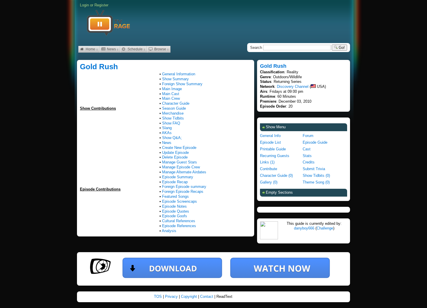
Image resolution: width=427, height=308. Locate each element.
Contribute (268, 169)
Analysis (169, 231)
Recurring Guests (274, 156)
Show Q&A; (172, 138)
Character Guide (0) (276, 175)
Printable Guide (273, 149)
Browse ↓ (161, 49)
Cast (307, 149)
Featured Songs (175, 196)
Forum (308, 135)
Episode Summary (177, 177)
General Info (270, 135)
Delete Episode (175, 157)
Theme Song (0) (316, 182)
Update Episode (175, 152)
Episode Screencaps (179, 201)
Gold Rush (99, 66)
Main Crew (171, 98)
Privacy (172, 296)
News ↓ (112, 49)
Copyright (189, 296)
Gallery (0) (268, 182)
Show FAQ (171, 123)
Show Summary (175, 79)
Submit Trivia (314, 169)
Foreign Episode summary (184, 186)
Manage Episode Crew (181, 167)
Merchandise (173, 113)
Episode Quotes (175, 211)
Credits (309, 162)
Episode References (179, 226)
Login (84, 5)
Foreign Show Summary (182, 84)
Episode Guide (315, 142)
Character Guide (175, 103)
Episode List (270, 142)
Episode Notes (174, 206)
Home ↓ (91, 49)
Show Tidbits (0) (316, 175)
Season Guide (174, 108)
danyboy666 (304, 228)
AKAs (167, 133)
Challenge (325, 228)
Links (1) (267, 162)
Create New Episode (179, 147)
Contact (207, 296)
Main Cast (170, 94)
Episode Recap (175, 182)
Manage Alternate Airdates (184, 172)
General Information (178, 74)
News (166, 142)
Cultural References (178, 221)
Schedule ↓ (136, 49)
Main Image (172, 89)
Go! (341, 47)
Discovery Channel (292, 86)
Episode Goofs (174, 216)
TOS (158, 296)
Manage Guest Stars (179, 162)
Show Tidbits (173, 118)
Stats (307, 156)
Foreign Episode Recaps (182, 191)
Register (101, 5)
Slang (167, 128)
